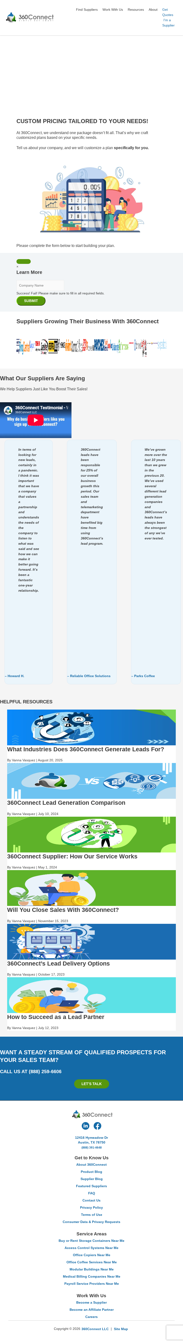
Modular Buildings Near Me (92, 1269)
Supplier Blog (92, 1179)
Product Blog (91, 1172)
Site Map (121, 1329)
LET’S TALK (91, 1084)
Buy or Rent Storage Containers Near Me (91, 1241)
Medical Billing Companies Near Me (91, 1276)
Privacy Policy (91, 1207)
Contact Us (91, 1200)
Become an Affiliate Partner (92, 1310)
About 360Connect (91, 1164)
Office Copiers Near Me (91, 1255)
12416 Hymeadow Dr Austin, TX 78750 (91, 1140)
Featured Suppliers (91, 1186)
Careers (91, 1317)
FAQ (91, 1193)
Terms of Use (91, 1215)
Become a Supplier (91, 1302)
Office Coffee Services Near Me (91, 1262)
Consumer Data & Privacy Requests (91, 1222)
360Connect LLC (95, 1329)
